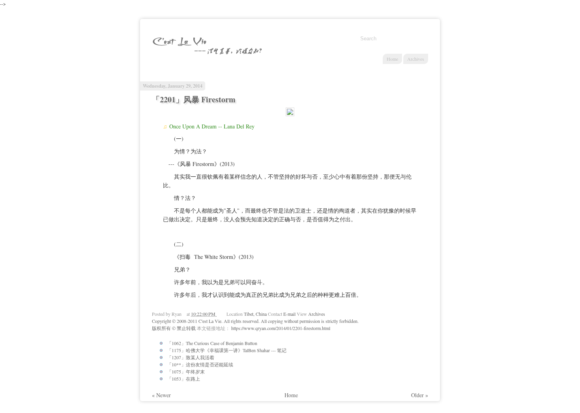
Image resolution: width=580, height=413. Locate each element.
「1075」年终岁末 (186, 371)
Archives (415, 59)
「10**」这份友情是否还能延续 (200, 364)
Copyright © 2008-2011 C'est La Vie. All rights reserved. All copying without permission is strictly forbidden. (255, 321)
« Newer (161, 395)
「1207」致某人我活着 (190, 357)
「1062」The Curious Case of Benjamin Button (212, 343)
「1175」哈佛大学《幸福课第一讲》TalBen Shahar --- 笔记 (226, 350)
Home (392, 59)
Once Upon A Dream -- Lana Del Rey (211, 126)
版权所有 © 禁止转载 (174, 328)
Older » (419, 395)
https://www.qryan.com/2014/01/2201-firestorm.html (280, 328)
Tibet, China (256, 314)
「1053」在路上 (183, 378)
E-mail (290, 314)
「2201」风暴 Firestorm (194, 99)
